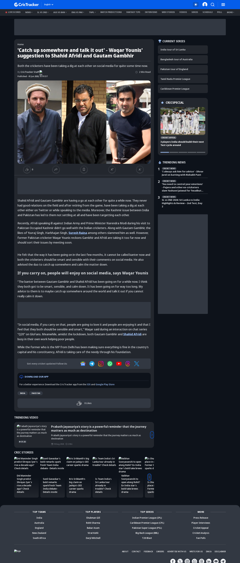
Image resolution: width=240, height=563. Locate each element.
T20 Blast (147, 537)
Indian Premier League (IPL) (147, 517)
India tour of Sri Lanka (172, 49)
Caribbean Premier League (174, 88)
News (28, 12)
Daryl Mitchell (93, 537)
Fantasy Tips (133, 12)
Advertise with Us (176, 551)
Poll (219, 12)
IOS (89, 384)
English (47, 4)
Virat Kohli (93, 532)
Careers (160, 551)
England (39, 527)
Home (20, 44)
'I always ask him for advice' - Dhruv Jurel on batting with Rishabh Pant (182, 173)
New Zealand (39, 532)
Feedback (148, 551)
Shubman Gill (93, 517)
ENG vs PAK (77, 12)
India (22, 393)
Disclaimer (220, 551)
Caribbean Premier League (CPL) (147, 522)
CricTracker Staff (28, 71)
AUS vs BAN (59, 12)
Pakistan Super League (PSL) (147, 527)
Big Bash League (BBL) (147, 532)
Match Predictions (111, 12)
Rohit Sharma (93, 522)
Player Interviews (201, 522)
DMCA (208, 551)
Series (195, 12)
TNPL (91, 12)
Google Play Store (105, 384)
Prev (16, 434)
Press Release (200, 517)
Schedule (208, 12)
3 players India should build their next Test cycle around (182, 143)
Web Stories (168, 12)
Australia (39, 522)
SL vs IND (42, 12)
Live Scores (14, 12)
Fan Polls (201, 537)
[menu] (223, 4)
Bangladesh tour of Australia (176, 59)
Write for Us (196, 551)
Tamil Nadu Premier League (175, 78)
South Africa (39, 537)
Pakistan (36, 393)
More (230, 12)
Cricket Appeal (200, 527)
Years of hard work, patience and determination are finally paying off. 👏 (101, 428)
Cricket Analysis (200, 532)
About (125, 551)
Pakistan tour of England (174, 69)
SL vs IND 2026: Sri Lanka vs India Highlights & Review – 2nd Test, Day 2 (182, 203)
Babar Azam (93, 527)
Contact (136, 551)
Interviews (151, 12)
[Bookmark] (84, 169)
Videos (183, 12)
